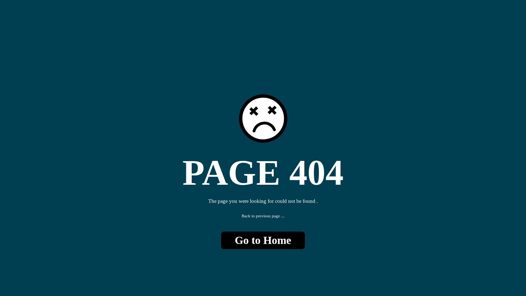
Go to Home (263, 240)
